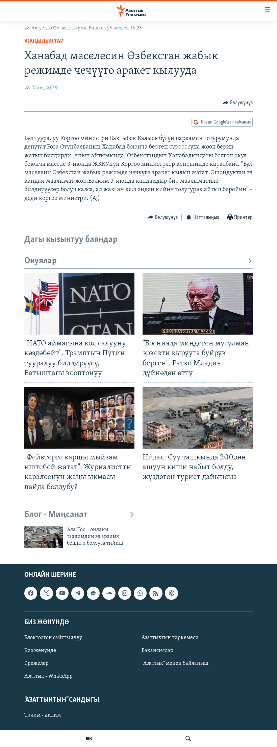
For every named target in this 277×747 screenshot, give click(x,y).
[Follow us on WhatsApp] (140, 593)
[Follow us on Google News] (93, 593)
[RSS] (155, 593)
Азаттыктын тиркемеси (170, 637)
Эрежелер (36, 663)
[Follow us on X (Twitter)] (46, 593)
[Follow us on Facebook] (30, 593)
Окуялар (40, 261)
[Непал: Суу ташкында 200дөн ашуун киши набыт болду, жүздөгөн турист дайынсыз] (198, 418)
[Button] (238, 102)
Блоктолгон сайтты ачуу (53, 637)
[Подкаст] (171, 593)
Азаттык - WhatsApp (48, 676)
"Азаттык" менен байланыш (175, 663)
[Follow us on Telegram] (77, 593)
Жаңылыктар (44, 42)
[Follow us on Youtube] (62, 593)
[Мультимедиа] (89, 738)
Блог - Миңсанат (55, 514)
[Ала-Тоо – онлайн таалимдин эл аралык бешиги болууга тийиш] (43, 537)
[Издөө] (188, 738)
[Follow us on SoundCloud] (108, 593)
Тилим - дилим (42, 715)
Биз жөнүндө (40, 650)
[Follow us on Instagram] (124, 593)
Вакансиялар (157, 650)
